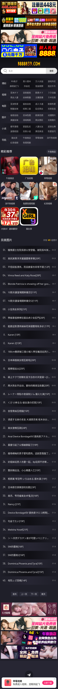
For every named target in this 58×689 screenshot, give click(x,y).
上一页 (24, 594)
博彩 (4, 83)
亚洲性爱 (14, 104)
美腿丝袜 (14, 120)
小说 (4, 128)
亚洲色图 (27, 115)
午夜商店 (27, 137)
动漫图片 (52, 115)
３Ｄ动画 (52, 92)
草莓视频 (39, 137)
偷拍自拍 (27, 104)
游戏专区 (52, 81)
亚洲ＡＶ (14, 92)
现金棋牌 (39, 86)
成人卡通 (39, 104)
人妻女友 (39, 126)
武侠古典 (52, 126)
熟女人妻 (14, 97)
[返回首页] (54, 683)
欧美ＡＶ (39, 92)
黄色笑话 (39, 131)
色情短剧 (27, 142)
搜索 (51, 70)
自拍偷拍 (27, 92)
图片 (4, 117)
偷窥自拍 (14, 115)
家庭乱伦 (27, 126)
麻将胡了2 (14, 86)
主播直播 (39, 97)
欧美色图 (39, 115)
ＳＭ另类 (52, 97)
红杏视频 (14, 142)
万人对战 (39, 81)
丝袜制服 (27, 97)
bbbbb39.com (29, 64)
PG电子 (14, 81)
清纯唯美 (27, 120)
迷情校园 (14, 131)
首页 (15, 594)
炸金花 (27, 86)
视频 (4, 94)
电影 (4, 105)
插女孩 (14, 137)
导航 (4, 139)
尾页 (43, 594)
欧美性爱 (52, 104)
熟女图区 (39, 120)
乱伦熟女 (39, 108)
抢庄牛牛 (52, 86)
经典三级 (27, 108)
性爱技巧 (52, 131)
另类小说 (27, 131)
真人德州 (27, 81)
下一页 (34, 594)
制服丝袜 (14, 108)
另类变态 (52, 108)
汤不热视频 (52, 137)
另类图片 (52, 120)
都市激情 (14, 126)
